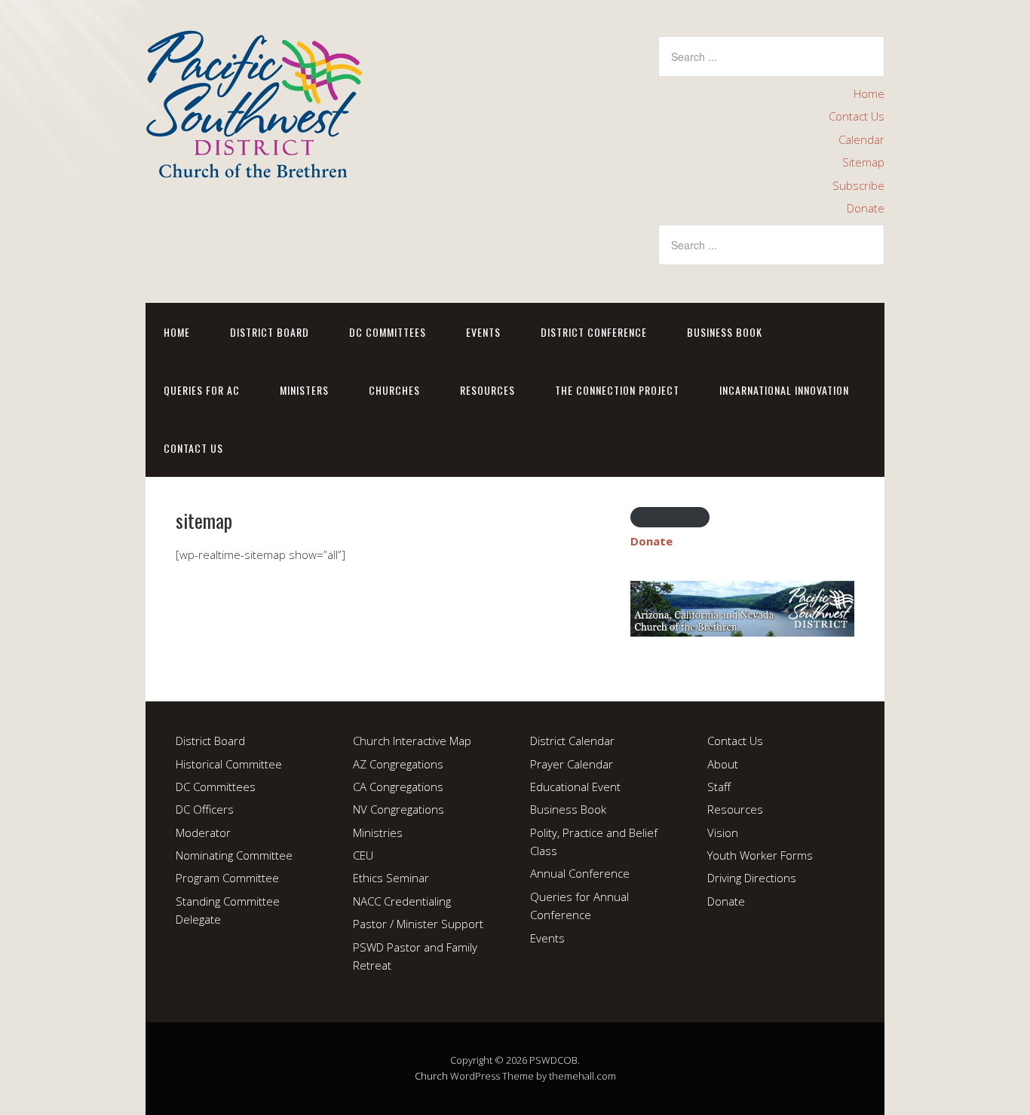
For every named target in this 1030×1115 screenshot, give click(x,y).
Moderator (203, 832)
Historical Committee (229, 763)
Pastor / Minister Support (418, 923)
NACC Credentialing (402, 901)
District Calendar (572, 740)
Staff (719, 786)
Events (483, 332)
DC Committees (387, 332)
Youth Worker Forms (760, 855)
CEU (363, 855)
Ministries (378, 832)
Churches (394, 390)
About (722, 763)
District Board (269, 332)
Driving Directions (751, 877)
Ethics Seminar (391, 877)
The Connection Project (617, 390)
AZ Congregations (398, 763)
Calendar (861, 139)
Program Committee (227, 877)
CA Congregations (398, 786)
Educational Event (575, 786)
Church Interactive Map (412, 740)
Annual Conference (580, 873)
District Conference (594, 332)
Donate (865, 207)
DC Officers (205, 809)
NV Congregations (398, 809)
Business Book (724, 332)
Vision (722, 832)
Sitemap (863, 162)
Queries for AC (202, 390)
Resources (487, 390)
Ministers (304, 390)
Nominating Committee (234, 855)
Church (431, 1076)
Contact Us (856, 116)
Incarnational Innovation (784, 390)
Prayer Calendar (571, 763)
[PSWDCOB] (254, 165)
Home (869, 93)
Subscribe (858, 185)
